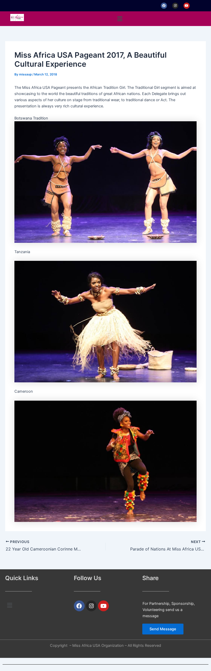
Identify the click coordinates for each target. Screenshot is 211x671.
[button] (119, 18)
